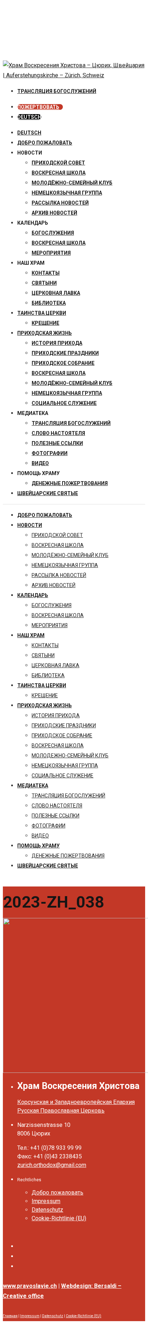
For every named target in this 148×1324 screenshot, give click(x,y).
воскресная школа (58, 173)
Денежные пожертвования (70, 483)
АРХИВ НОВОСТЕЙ (54, 213)
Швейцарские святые (47, 493)
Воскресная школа (58, 243)
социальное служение (64, 403)
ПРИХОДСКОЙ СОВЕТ (58, 163)
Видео (40, 463)
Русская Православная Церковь (61, 1110)
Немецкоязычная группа (67, 393)
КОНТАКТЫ (46, 273)
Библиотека (49, 303)
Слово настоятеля (58, 433)
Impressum (46, 1201)
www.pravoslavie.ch (30, 1286)
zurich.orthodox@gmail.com (51, 1165)
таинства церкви (41, 313)
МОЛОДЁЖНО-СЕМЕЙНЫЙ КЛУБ (72, 183)
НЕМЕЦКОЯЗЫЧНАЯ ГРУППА (67, 193)
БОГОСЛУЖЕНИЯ (53, 233)
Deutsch (29, 133)
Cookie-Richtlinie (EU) (59, 1218)
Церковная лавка (56, 293)
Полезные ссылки (57, 443)
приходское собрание (63, 363)
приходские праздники (65, 353)
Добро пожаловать (44, 143)
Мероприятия (51, 253)
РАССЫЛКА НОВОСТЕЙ (60, 203)
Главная (10, 1316)
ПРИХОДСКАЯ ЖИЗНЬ (44, 333)
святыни (44, 283)
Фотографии (50, 453)
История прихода (57, 343)
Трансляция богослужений (71, 423)
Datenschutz (47, 1209)
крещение (45, 323)
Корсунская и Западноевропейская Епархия (76, 1102)
